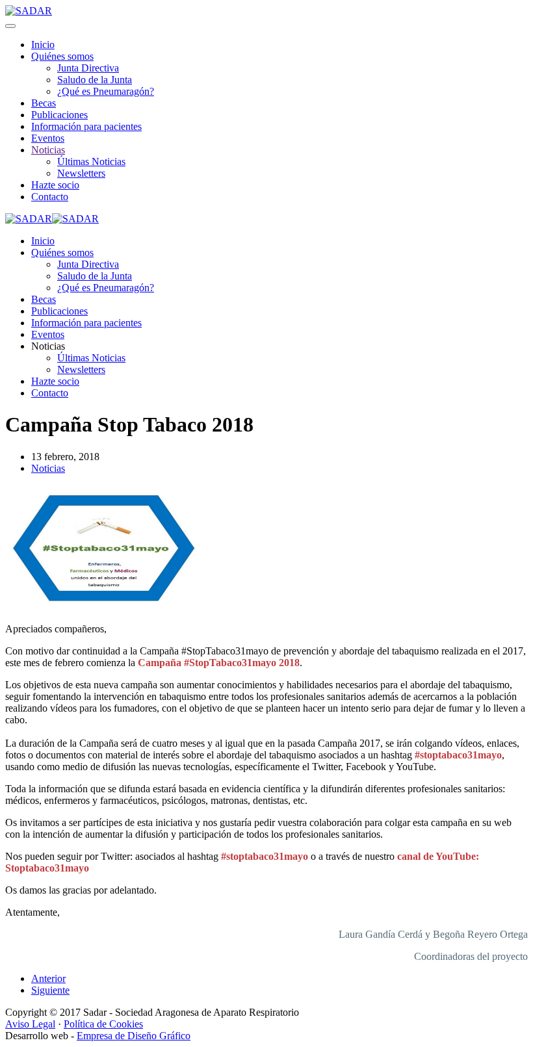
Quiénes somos (62, 56)
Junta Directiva (88, 67)
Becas (43, 103)
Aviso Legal (30, 1023)
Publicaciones (59, 114)
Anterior (48, 978)
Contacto (49, 196)
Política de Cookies (103, 1023)
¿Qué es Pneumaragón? (105, 91)
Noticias (48, 149)
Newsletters (81, 173)
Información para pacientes (86, 126)
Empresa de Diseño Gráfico (133, 1035)
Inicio (43, 44)
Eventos (47, 138)
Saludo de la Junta (94, 79)
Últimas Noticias (91, 161)
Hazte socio (55, 184)
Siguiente (50, 990)
